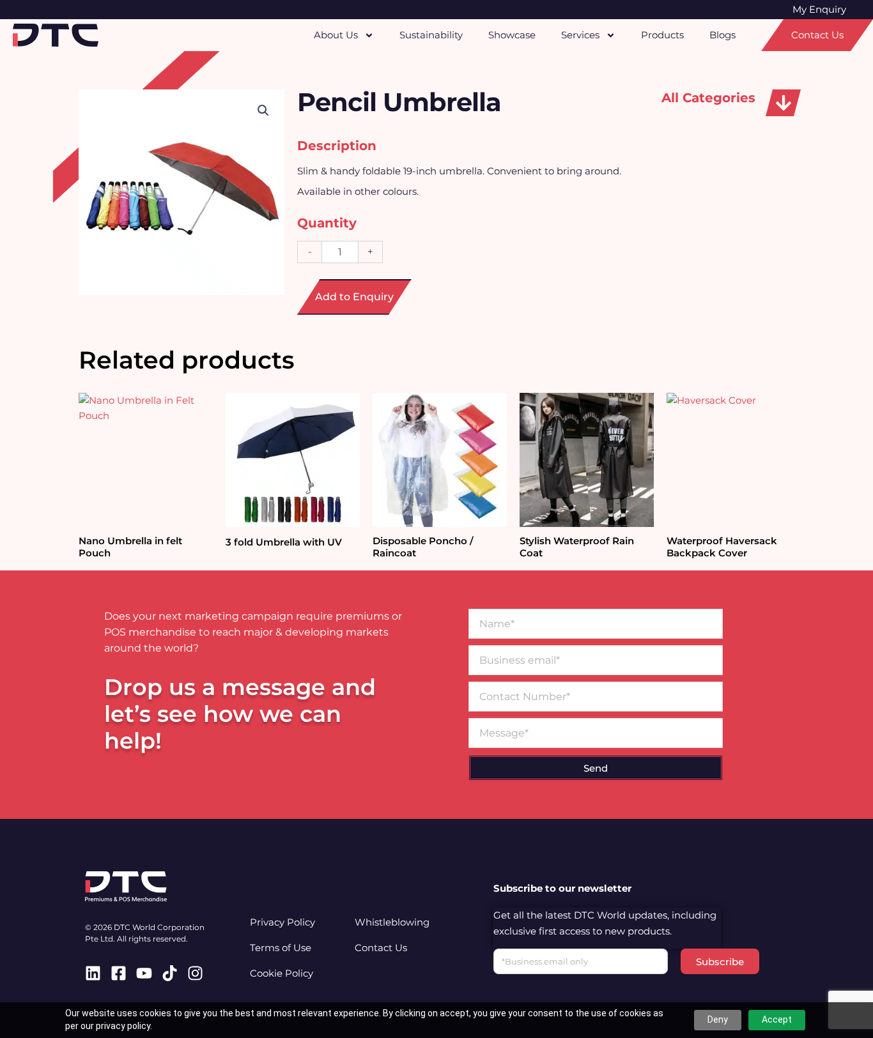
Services (580, 35)
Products (662, 35)
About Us (336, 35)
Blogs (722, 35)
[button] (783, 102)
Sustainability (431, 35)
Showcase (512, 35)
